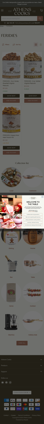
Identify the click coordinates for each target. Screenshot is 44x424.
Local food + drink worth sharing (33, 222)
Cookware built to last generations (33, 214)
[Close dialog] (42, 197)
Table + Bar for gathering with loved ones (33, 217)
